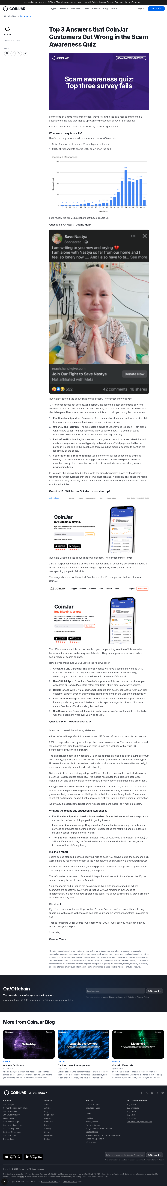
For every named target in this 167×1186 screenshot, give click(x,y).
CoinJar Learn (9, 1139)
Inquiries (89, 1118)
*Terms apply (136, 2)
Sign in (141, 8)
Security (47, 1128)
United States (39, 1093)
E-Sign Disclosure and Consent (99, 1128)
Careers (47, 1118)
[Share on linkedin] (6, 53)
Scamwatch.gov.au (137, 860)
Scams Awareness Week (78, 116)
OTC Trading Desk (11, 1128)
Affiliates (48, 1108)
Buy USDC (131, 1118)
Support (96, 8)
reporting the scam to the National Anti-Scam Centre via (96, 860)
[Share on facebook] (13, 53)
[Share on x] (19, 53)
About (114, 8)
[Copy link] (25, 53)
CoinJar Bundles (10, 1111)
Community (25, 16)
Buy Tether (131, 1111)
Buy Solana (131, 1115)
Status (47, 1132)
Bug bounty (49, 1115)
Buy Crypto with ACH (12, 1115)
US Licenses (91, 1142)
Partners (48, 1139)
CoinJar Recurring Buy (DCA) (15, 1108)
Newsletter (49, 1135)
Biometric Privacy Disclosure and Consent (103, 1135)
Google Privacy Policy (49, 1181)
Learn (86, 8)
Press (46, 1125)
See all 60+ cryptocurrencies (139, 1122)
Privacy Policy (142, 997)
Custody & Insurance (12, 1132)
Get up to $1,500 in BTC (49, 2)
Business (75, 8)
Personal (63, 8)
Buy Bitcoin (131, 1104)
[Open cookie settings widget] (4, 1181)
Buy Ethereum (133, 1108)
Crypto (53, 8)
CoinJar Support (103, 909)
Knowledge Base (93, 1108)
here (22, 1177)
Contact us (48, 1122)
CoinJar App (8, 1104)
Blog (105, 8)
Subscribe (156, 991)
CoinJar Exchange (11, 1122)
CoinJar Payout (9, 1135)
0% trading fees (31, 2)
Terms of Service (93, 1125)
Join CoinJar (156, 9)
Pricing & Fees (9, 1118)
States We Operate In (95, 1139)
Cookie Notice (92, 1132)
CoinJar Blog (10, 16)
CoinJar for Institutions (12, 1125)
